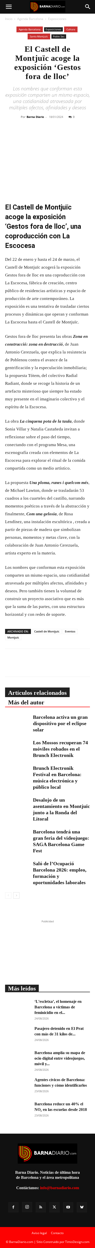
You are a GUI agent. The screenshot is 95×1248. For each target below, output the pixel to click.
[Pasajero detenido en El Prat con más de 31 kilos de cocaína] (17, 1034)
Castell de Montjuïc (46, 631)
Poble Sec (59, 36)
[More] (78, 135)
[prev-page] (8, 895)
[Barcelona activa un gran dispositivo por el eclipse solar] (17, 722)
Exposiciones (57, 19)
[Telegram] (67, 135)
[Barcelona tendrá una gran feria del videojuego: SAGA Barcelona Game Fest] (17, 837)
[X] (44, 135)
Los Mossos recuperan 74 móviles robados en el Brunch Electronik (60, 749)
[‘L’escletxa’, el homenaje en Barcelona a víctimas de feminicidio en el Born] (17, 1007)
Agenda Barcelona (30, 19)
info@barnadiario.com (59, 1188)
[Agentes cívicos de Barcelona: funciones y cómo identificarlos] (17, 1086)
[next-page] (16, 895)
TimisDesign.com (77, 1242)
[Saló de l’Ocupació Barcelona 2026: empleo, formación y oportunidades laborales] (17, 869)
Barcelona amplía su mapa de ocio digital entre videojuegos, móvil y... (59, 1058)
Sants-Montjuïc (39, 36)
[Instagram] (27, 1207)
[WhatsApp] (55, 135)
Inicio (8, 19)
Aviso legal (39, 1233)
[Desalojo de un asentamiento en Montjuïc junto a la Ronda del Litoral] (17, 805)
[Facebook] (32, 135)
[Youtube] (68, 1207)
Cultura (70, 29)
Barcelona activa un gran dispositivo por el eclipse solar (60, 723)
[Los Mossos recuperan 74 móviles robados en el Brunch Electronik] (17, 748)
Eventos (70, 631)
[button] (9, 7)
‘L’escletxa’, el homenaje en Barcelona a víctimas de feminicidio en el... (58, 1007)
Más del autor (26, 702)
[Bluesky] (82, 1207)
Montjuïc (13, 637)
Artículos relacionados (37, 693)
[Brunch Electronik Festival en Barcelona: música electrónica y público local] (17, 773)
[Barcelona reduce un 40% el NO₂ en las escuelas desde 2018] (17, 1110)
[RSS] (41, 1207)
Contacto (57, 1233)
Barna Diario (35, 117)
